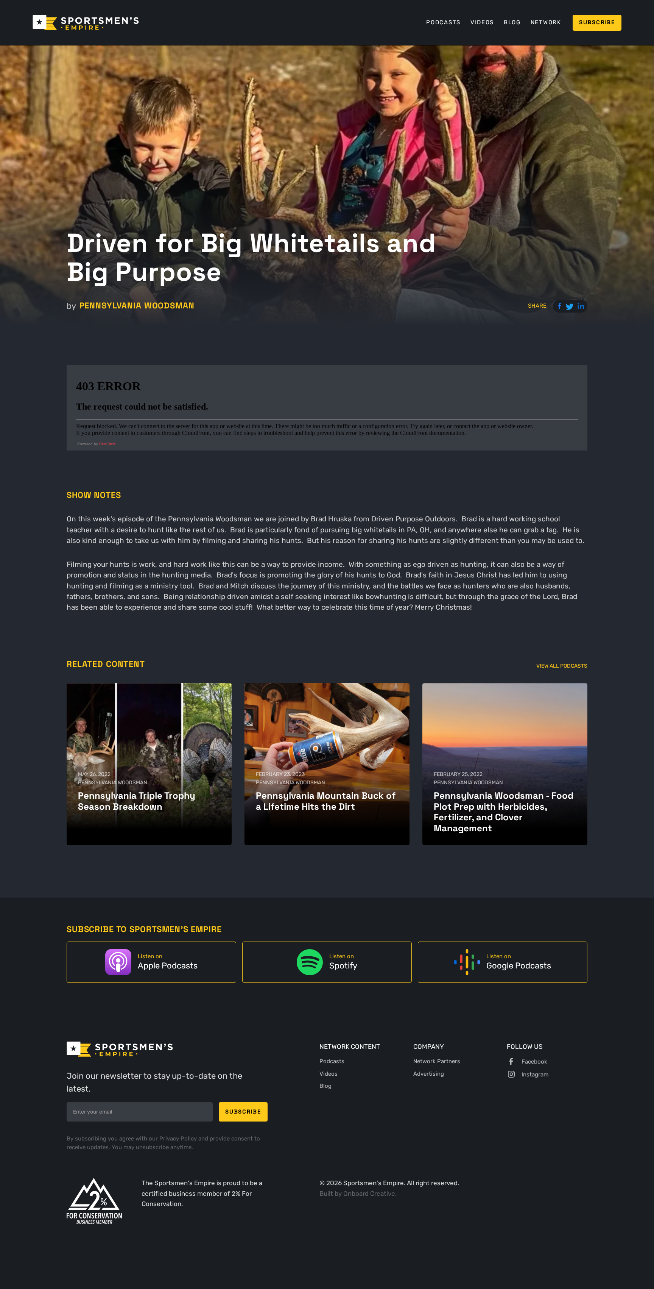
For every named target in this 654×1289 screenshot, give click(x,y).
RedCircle (107, 444)
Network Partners (436, 1061)
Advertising (428, 1073)
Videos (482, 22)
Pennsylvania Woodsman (137, 305)
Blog (512, 22)
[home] (86, 22)
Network (546, 22)
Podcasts (443, 22)
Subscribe (597, 22)
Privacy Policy (178, 1138)
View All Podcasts (561, 666)
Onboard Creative (369, 1193)
